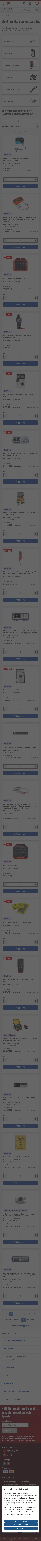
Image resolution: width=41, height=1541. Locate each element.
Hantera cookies (21, 1525)
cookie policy (26, 1514)
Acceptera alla (21, 1521)
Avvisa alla (21, 1528)
